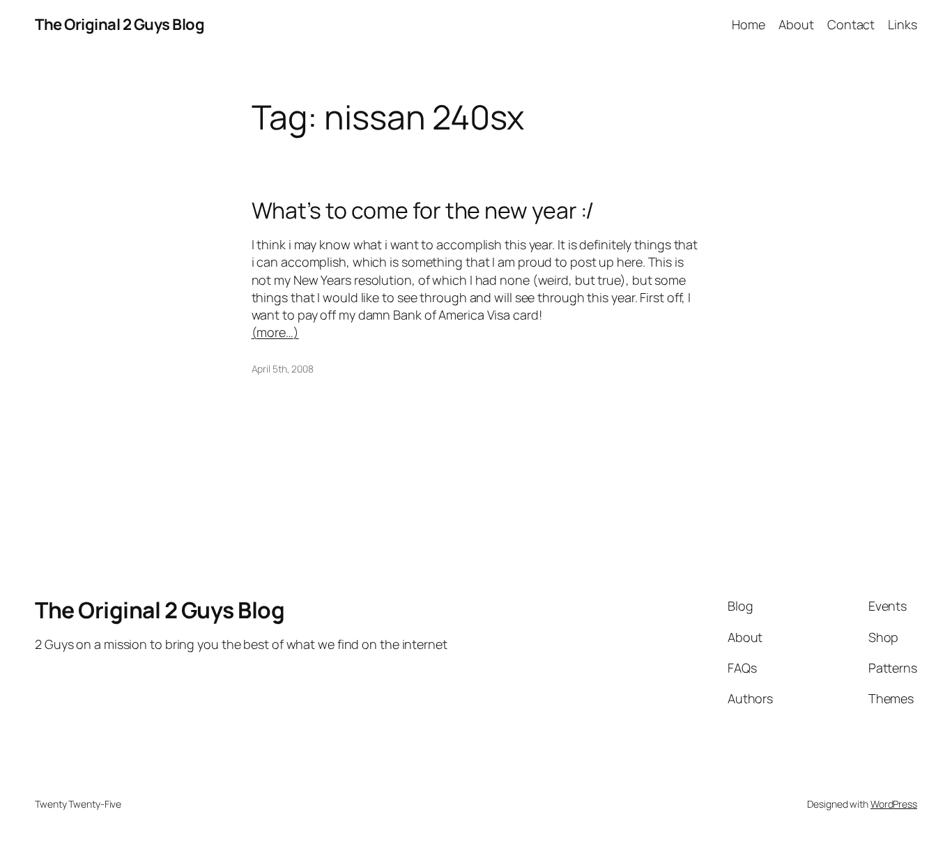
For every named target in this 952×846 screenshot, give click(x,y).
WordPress (893, 803)
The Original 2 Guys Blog (119, 24)
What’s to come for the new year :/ (423, 210)
